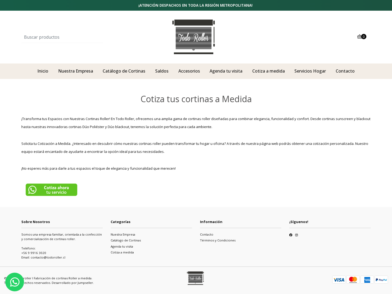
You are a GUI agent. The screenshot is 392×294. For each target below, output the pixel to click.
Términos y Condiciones (217, 240)
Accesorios (189, 71)
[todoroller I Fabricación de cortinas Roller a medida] (196, 36)
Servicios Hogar (310, 71)
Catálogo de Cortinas (124, 71)
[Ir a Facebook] (290, 236)
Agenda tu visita (226, 71)
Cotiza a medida (268, 71)
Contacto (345, 71)
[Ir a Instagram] (296, 236)
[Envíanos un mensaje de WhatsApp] (14, 282)
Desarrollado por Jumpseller (72, 283)
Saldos (162, 71)
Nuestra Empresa (75, 71)
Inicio (42, 71)
